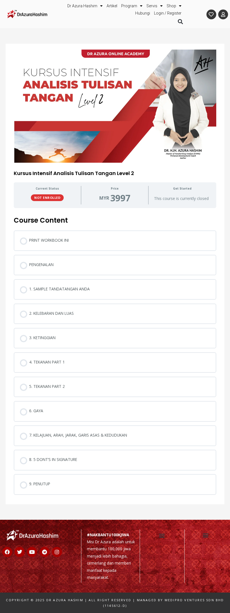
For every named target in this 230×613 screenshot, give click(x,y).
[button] (180, 21)
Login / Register (167, 13)
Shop (171, 6)
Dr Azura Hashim (82, 6)
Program (129, 6)
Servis (151, 6)
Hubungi (142, 13)
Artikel (112, 6)
